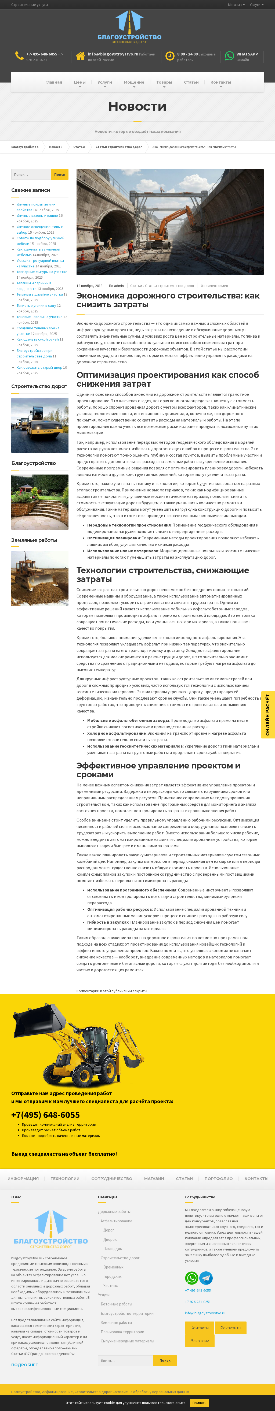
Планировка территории (122, 1331)
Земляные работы (116, 1322)
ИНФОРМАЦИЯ (23, 1178)
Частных (110, 1285)
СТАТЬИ (184, 1178)
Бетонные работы (116, 1304)
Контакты (221, 82)
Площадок (112, 1248)
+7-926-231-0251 (198, 1301)
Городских (112, 1276)
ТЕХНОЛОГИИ (64, 1178)
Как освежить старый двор (39, 367)
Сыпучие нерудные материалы (127, 1340)
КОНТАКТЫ (257, 1178)
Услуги (255, 4)
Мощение (134, 82)
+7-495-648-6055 (198, 1290)
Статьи (191, 82)
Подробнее (24, 1365)
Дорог (108, 1230)
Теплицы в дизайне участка (40, 294)
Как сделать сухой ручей (38, 339)
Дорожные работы (114, 1211)
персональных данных (170, 1391)
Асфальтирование (116, 1220)
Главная (53, 82)
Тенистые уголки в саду (36, 305)
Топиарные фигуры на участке (42, 271)
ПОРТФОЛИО (219, 1178)
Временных (113, 1267)
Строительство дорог (120, 1257)
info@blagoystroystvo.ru (205, 1313)
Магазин (235, 4)
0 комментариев (214, 285)
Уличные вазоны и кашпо (37, 215)
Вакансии (199, 1340)
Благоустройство (25, 1391)
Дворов (110, 1239)
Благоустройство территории (127, 1313)
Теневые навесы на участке (40, 316)
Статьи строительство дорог (169, 285)
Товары (164, 82)
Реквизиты (230, 1328)
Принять (200, 1402)
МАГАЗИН (154, 1178)
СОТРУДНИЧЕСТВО (111, 1178)
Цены (80, 82)
